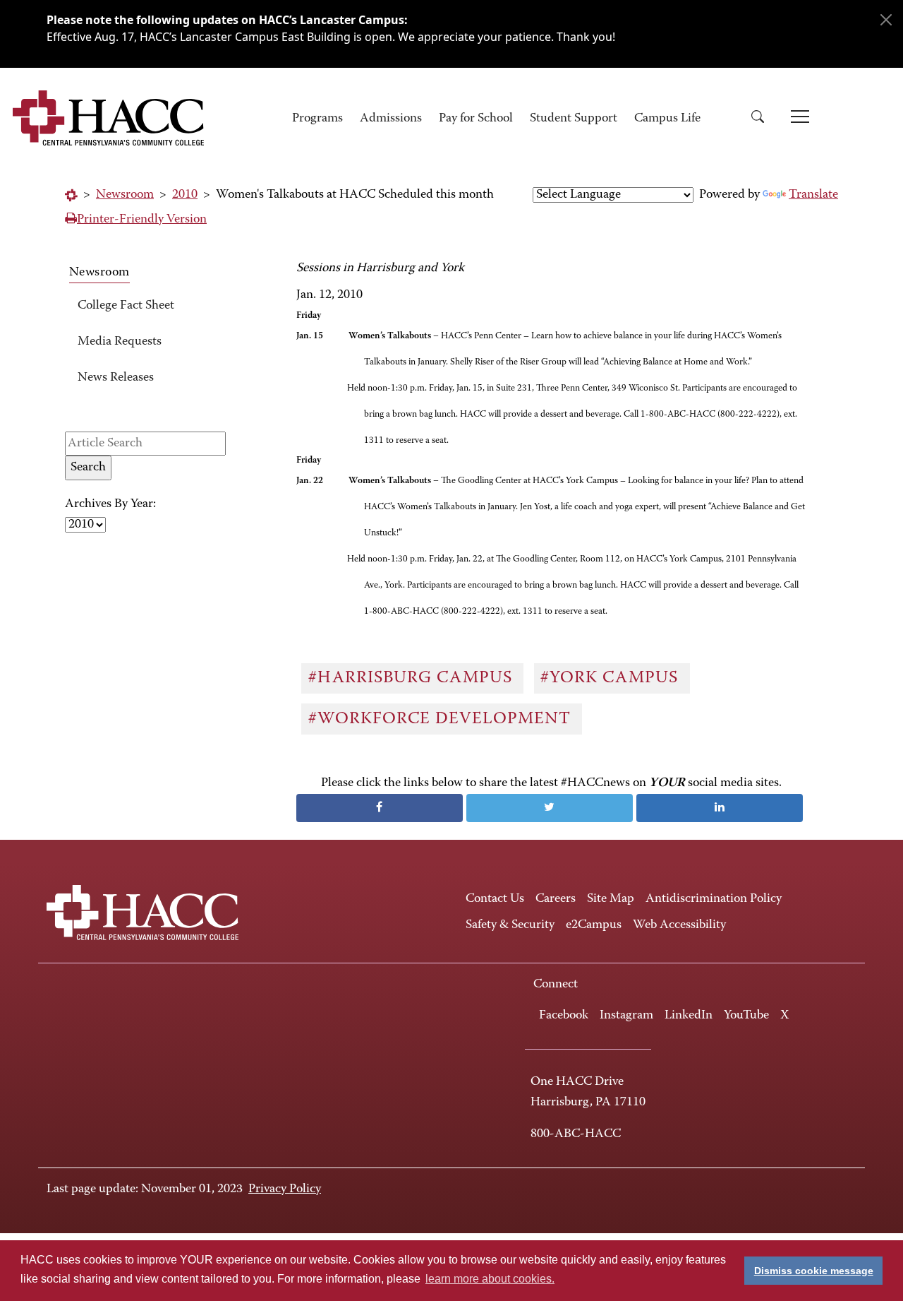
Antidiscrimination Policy (714, 899)
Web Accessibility (679, 925)
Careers (555, 899)
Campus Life (667, 118)
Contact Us (495, 899)
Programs (317, 118)
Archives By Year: (110, 504)
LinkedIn (689, 1015)
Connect (555, 984)
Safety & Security (510, 925)
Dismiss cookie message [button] (813, 1270)
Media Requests (120, 341)
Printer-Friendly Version (142, 219)
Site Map (610, 899)
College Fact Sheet (126, 305)
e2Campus (594, 925)
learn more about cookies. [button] (489, 1279)
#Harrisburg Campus (412, 678)
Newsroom (125, 195)
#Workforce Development (442, 719)
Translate (813, 195)
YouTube (746, 1015)
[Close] (886, 20)
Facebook (563, 1015)
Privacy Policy (284, 1189)
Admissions (391, 118)
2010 (185, 195)
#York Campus (611, 678)
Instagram (626, 1015)
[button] (762, 119)
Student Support (573, 118)
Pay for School (476, 118)
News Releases (116, 378)
